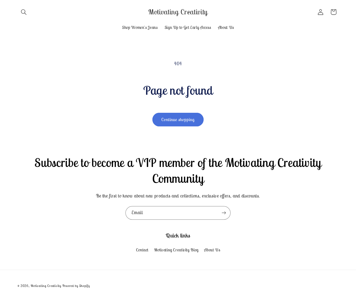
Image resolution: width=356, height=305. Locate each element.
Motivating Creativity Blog (176, 249)
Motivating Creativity (46, 286)
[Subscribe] (223, 213)
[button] (24, 12)
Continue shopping (178, 119)
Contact (142, 249)
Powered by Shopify (76, 286)
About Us (212, 249)
